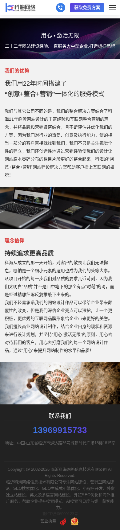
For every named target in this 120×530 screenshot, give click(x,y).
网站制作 (55, 350)
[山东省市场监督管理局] (74, 521)
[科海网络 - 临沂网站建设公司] (20, 7)
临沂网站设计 (31, 119)
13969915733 (60, 430)
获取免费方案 (87, 7)
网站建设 (41, 167)
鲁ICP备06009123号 (60, 514)
